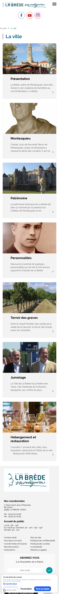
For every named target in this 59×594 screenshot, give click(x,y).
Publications (9, 550)
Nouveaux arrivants (13, 540)
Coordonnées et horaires (15, 544)
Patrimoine (19, 198)
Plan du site (35, 537)
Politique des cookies (40, 544)
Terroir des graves (24, 318)
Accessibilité (36, 547)
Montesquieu (21, 138)
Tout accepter (42, 589)
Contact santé (10, 537)
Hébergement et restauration (23, 439)
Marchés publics (11, 547)
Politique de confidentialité (42, 540)
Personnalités (21, 258)
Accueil (3, 28)
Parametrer (26, 589)
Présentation (20, 79)
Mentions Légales (38, 550)
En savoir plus (10, 584)
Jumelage (18, 377)
